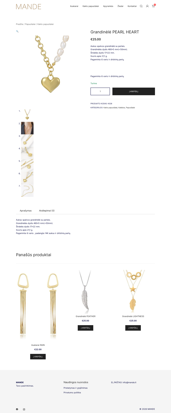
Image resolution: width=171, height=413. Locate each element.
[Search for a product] (141, 6)
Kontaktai (132, 6)
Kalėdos (121, 107)
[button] (51, 31)
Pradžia (19, 24)
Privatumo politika (72, 392)
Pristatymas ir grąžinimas (76, 388)
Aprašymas (26, 210)
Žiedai (120, 6)
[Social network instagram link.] (24, 409)
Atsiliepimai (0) (47, 210)
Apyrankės (108, 6)
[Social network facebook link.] (17, 409)
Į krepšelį (133, 91)
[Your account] (147, 6)
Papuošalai (30, 24)
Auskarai (74, 6)
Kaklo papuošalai (91, 6)
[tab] (25, 211)
